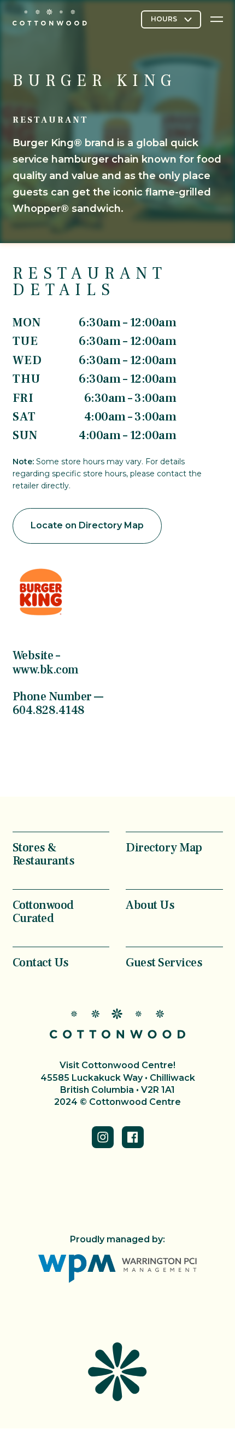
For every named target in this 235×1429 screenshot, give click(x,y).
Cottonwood (50, 17)
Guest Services (164, 962)
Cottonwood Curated (43, 911)
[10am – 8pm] (171, 19)
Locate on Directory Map (87, 525)
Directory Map (164, 847)
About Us (150, 904)
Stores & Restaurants (44, 853)
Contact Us (41, 962)
